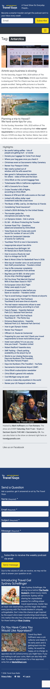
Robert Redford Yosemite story (18, 347)
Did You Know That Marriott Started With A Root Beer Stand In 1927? (20, 280)
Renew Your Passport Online (17, 166)
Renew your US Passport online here (20, 383)
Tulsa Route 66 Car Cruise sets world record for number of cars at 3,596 (20, 232)
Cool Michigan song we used (17, 377)
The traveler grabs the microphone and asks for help (17, 214)
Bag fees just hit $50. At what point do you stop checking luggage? (20, 275)
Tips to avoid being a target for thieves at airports (26, 296)
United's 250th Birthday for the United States (24, 210)
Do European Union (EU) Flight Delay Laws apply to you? (17, 286)
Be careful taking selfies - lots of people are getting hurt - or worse (19, 151)
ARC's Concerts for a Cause (16, 186)
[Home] (9, 7)
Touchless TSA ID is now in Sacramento (21, 242)
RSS (18, 676)
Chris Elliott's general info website (19, 374)
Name (8, 499)
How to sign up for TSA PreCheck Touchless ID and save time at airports (21, 300)
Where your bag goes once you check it (21, 159)
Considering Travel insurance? (17, 207)
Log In (28, 676)
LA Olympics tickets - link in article (19, 219)
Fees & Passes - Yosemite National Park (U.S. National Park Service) (19, 311)
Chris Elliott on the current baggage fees (22, 180)
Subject (9, 520)
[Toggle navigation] (45, 30)
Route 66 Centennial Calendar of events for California (17, 237)
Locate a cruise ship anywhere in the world (23, 380)
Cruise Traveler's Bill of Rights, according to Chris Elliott (17, 190)
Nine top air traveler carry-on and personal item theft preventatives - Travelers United (23, 264)
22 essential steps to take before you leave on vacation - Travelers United (20, 291)
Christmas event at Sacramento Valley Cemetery (25, 162)
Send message (10, 564)
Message (10, 530)
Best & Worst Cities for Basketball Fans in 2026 (25, 259)
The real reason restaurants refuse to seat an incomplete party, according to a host (22, 306)
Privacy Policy (6, 676)
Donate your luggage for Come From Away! (23, 156)
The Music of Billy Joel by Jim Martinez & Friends (25, 204)
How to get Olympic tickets (16, 327)
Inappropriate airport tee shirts (18, 245)
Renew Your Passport (14, 330)
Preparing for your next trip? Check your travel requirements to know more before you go (24, 337)
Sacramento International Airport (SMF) (21, 367)
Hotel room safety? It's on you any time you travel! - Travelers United (19, 343)
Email (8, 509)
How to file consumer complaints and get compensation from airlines (20, 269)
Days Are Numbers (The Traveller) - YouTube (23, 364)
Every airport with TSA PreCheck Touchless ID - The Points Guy (18, 317)
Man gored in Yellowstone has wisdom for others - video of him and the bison (21, 175)
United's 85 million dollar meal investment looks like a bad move (19, 199)
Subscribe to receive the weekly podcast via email (25, 557)
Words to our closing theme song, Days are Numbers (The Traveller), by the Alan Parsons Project (19, 358)
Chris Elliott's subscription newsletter (20, 370)
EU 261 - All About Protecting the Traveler (22, 222)
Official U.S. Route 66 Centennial (18, 333)
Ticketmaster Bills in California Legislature (22, 183)
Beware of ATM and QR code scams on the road (25, 195)
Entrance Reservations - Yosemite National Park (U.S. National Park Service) (22, 322)
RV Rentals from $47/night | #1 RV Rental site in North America (18, 249)
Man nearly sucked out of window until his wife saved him (18, 170)
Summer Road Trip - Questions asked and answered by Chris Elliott (20, 226)
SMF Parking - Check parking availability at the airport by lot (18, 352)
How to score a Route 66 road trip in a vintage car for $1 (17, 255)
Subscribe (42, 20)
